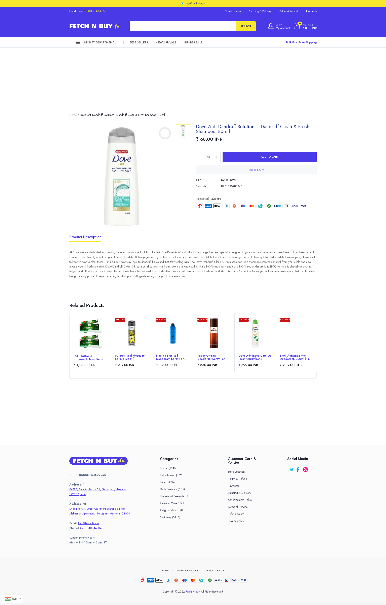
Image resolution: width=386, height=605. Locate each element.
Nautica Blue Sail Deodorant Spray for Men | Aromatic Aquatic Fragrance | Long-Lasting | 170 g (172, 357)
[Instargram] (305, 468)
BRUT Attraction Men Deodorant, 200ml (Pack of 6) (296, 357)
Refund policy (236, 514)
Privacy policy (236, 521)
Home (73, 115)
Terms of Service (237, 507)
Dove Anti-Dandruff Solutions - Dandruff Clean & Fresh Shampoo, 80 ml (252, 129)
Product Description (85, 237)
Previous (70, 351)
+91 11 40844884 (91, 528)
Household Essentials (175, 496)
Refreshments (171, 475)
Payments (311, 11)
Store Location (233, 11)
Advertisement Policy (240, 500)
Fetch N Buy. (193, 592)
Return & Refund (288, 11)
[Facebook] (298, 468)
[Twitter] (291, 468)
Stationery (170, 517)
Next (316, 351)
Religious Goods (172, 510)
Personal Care (172, 503)
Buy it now (256, 170)
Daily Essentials (172, 489)
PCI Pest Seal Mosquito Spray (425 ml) (130, 357)
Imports (168, 482)
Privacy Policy (215, 570)
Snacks (168, 468)
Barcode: (201, 186)
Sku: (198, 179)
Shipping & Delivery (260, 11)
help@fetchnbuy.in (88, 523)
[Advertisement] (193, 78)
